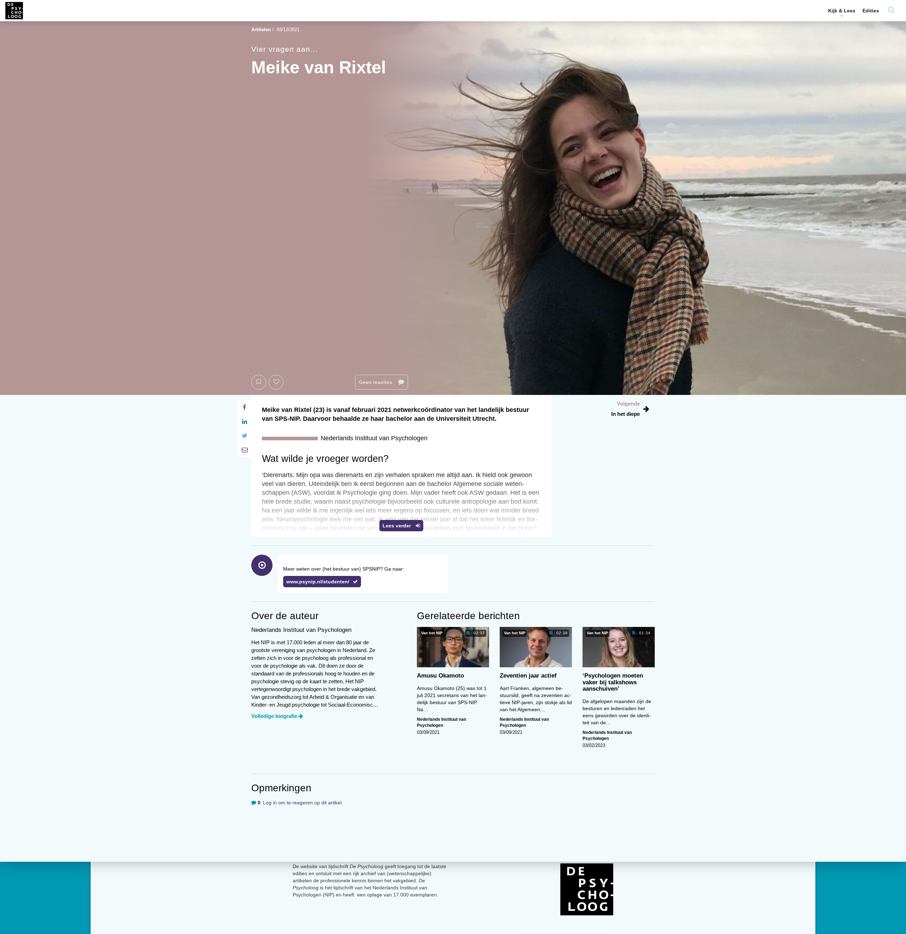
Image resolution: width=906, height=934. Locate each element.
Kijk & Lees (841, 10)
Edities (870, 10)
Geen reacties (376, 382)
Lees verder (397, 525)
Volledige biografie (274, 716)
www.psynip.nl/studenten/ (317, 581)
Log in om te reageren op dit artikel (302, 802)
